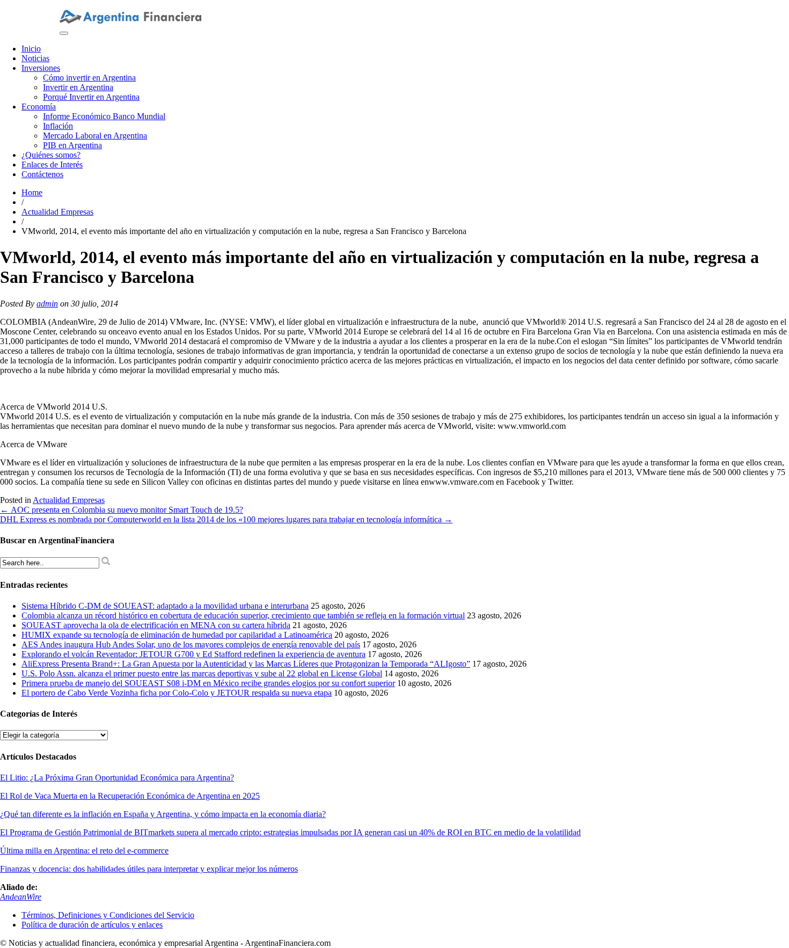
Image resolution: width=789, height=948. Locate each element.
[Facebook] (97, 4)
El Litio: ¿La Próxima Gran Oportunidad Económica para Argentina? (117, 777)
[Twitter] (88, 4)
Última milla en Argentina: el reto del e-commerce (84, 850)
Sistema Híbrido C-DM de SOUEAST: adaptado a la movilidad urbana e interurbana (165, 605)
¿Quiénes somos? (51, 154)
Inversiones (40, 67)
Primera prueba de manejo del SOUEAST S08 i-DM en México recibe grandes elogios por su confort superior (208, 683)
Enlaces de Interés (52, 164)
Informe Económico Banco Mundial (104, 116)
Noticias (35, 58)
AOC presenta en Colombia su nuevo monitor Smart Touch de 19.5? (121, 509)
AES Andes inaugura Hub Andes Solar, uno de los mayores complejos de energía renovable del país (190, 644)
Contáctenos (42, 174)
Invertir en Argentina (78, 87)
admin (47, 303)
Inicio (31, 48)
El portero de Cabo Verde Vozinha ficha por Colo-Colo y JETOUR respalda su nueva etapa (176, 692)
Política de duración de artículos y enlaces (92, 924)
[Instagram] (63, 4)
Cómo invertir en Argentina (89, 77)
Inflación (58, 125)
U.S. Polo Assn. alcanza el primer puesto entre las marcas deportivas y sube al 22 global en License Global (201, 673)
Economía (38, 106)
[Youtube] (71, 4)
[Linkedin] (80, 4)
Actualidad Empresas (57, 211)
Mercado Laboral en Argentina (95, 135)
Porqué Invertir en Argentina (91, 96)
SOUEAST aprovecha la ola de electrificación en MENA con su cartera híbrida (155, 625)
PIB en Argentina (72, 145)
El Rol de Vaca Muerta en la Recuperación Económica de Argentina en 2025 (130, 795)
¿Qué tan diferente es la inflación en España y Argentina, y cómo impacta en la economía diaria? (163, 814)
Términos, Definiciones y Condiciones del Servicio (107, 915)
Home (31, 192)
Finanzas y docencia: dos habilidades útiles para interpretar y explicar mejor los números (149, 868)
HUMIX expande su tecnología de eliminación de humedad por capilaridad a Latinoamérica (176, 634)
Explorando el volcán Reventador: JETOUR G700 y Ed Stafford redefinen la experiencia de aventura (193, 654)
